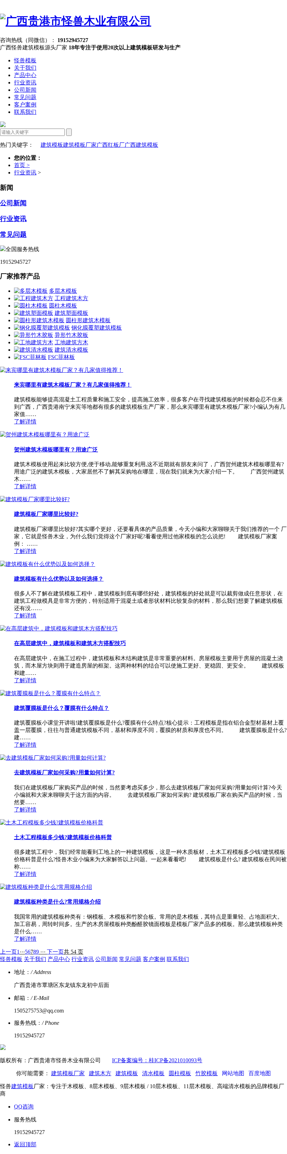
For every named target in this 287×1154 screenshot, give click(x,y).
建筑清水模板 (71, 350)
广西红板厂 (111, 145)
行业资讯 (25, 82)
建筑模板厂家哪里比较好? (46, 514)
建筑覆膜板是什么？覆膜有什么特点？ (61, 708)
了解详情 (25, 421)
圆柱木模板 (63, 306)
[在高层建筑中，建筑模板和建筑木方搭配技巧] (59, 628)
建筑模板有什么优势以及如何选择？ (59, 579)
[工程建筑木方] (33, 298)
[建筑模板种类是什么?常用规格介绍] (46, 887)
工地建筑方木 (71, 342)
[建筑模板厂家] (75, 21)
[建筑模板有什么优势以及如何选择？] (47, 564)
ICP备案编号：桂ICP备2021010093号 (157, 1060)
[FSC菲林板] (30, 357)
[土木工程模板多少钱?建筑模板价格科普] (51, 822)
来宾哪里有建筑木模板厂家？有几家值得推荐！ (73, 385)
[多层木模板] (31, 291)
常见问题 (25, 97)
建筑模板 (52, 145)
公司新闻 (25, 90)
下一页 (55, 952)
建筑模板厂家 (80, 145)
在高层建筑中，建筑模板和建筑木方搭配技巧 (70, 643)
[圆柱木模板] (31, 306)
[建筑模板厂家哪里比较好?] (35, 499)
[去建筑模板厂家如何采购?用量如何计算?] (53, 758)
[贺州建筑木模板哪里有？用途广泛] (45, 434)
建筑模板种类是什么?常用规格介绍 (57, 902)
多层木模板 (63, 291)
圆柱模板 (180, 1073)
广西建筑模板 (141, 145)
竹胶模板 (206, 1073)
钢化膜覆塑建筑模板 (96, 328)
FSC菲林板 (61, 357)
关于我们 (25, 68)
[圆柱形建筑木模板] (39, 320)
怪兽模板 (25, 60)
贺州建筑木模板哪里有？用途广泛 (56, 449)
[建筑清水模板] (33, 350)
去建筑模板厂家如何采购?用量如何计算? (64, 772)
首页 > (22, 165)
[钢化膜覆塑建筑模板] (42, 328)
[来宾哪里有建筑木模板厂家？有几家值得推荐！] (61, 370)
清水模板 (153, 1073)
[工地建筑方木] (33, 342)
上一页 (8, 952)
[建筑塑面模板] (33, 313)
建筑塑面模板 (71, 313)
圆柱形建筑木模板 (88, 320)
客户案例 (25, 105)
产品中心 (25, 75)
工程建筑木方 (71, 298)
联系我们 (25, 112)
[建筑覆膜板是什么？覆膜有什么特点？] (50, 693)
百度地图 (259, 1073)
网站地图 (233, 1073)
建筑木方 (100, 1073)
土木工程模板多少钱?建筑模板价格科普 (63, 837)
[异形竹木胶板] (33, 335)
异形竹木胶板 (71, 335)
